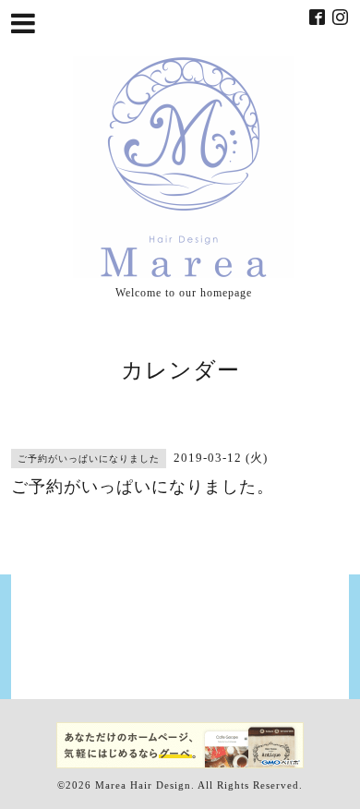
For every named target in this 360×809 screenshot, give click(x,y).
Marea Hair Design (143, 785)
